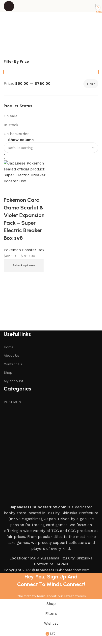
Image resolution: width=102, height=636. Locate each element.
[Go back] (13, 28)
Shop (8, 372)
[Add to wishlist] (10, 190)
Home (9, 347)
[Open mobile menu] (9, 6)
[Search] (93, 6)
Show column (21, 140)
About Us (11, 355)
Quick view (23, 278)
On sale (11, 116)
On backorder (16, 134)
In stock (11, 125)
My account (13, 381)
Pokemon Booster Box (24, 250)
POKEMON (12, 402)
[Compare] (10, 278)
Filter (91, 83)
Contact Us (13, 364)
